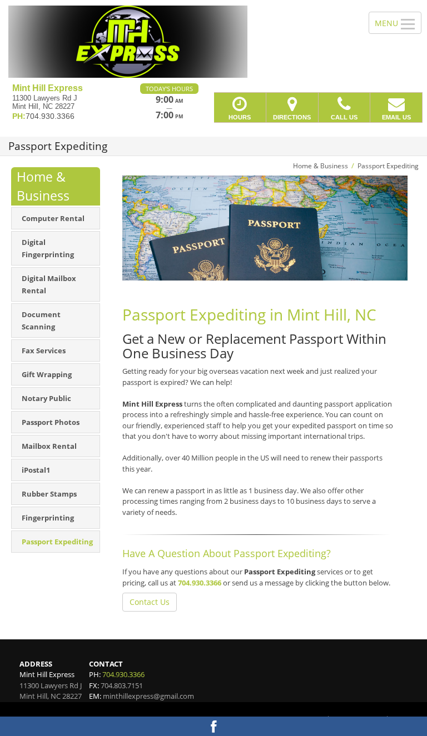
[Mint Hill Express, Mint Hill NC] (213, 42)
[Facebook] (213, 726)
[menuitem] (56, 218)
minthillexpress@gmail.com (148, 696)
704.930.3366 (199, 583)
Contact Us (150, 602)
